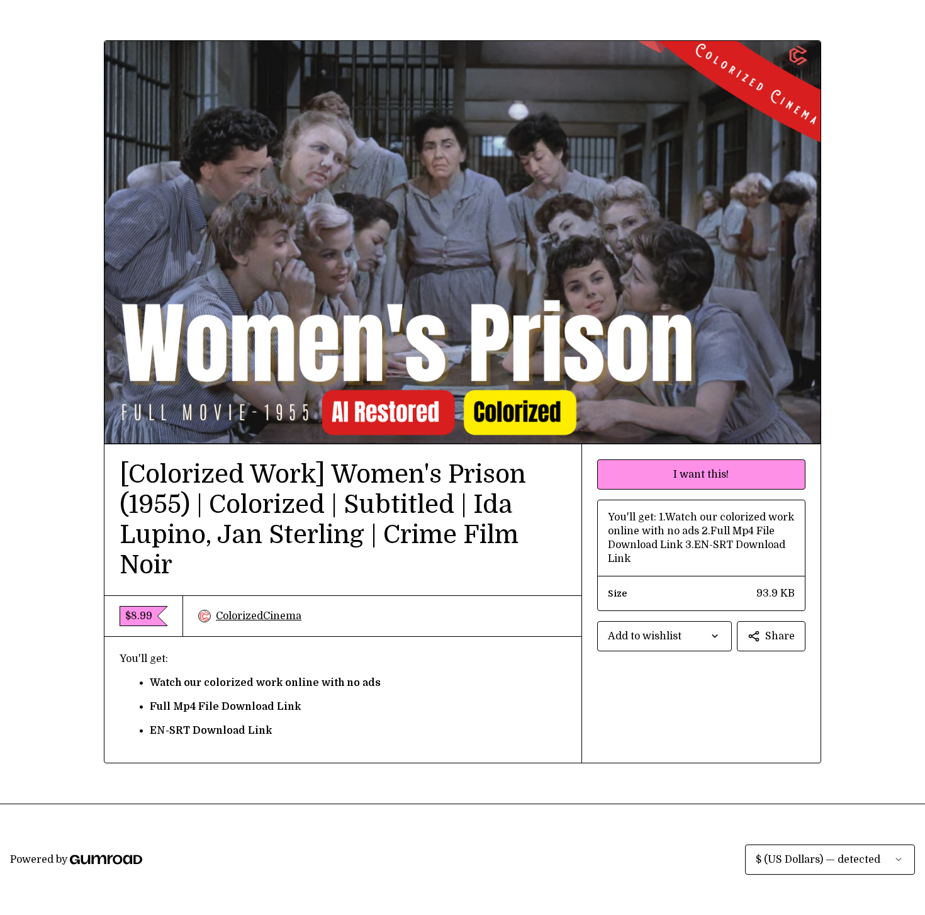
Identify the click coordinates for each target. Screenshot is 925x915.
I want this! (701, 474)
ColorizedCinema (258, 616)
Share (780, 636)
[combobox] (664, 636)
